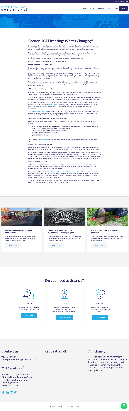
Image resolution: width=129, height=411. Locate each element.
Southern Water (66, 172)
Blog (116, 8)
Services (100, 8)
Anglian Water (79, 172)
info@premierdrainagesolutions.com (19, 359)
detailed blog (44, 139)
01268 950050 (121, 1)
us (47, 152)
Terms (77, 406)
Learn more (28, 316)
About (92, 8)
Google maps (64, 317)
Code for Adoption (40, 111)
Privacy (70, 406)
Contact (123, 8)
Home (85, 8)
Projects (109, 8)
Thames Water (53, 104)
